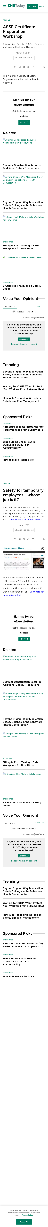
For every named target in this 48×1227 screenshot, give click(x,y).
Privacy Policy (27, 1215)
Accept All (24, 1222)
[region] (24, 312)
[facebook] (15, 67)
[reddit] (28, 67)
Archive (6, 20)
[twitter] (24, 67)
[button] (5, 6)
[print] (44, 67)
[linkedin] (19, 67)
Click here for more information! (25, 519)
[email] (33, 67)
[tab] (10, 306)
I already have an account (24, 344)
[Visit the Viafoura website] (38, 318)
